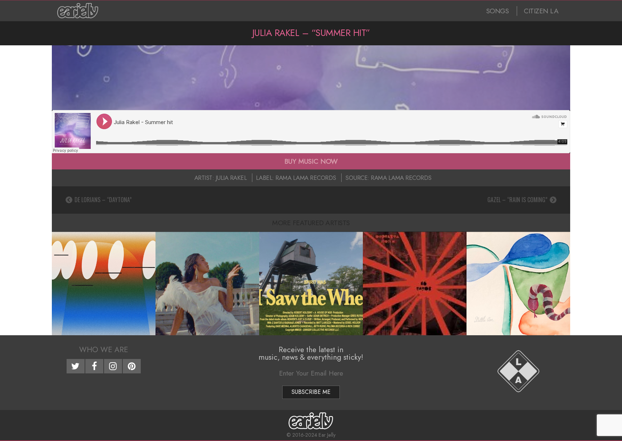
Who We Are (103, 349)
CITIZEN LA (541, 11)
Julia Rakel (231, 177)
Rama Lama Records (305, 177)
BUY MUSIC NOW (310, 161)
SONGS (497, 11)
